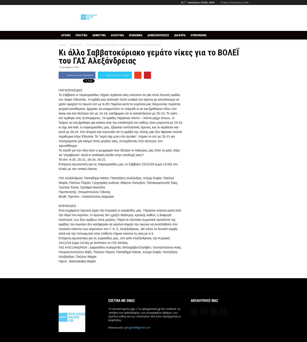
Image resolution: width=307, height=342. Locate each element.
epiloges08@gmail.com (137, 327)
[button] (244, 35)
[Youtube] (79, 2)
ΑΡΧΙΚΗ (66, 35)
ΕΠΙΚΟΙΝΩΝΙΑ (199, 35)
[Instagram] (67, 2)
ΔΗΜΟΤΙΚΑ (99, 35)
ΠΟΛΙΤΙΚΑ (81, 35)
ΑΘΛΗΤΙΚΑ (117, 35)
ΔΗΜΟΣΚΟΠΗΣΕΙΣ (158, 35)
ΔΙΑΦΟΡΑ (180, 35)
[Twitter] (73, 2)
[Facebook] (61, 2)
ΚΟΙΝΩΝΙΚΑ (135, 35)
